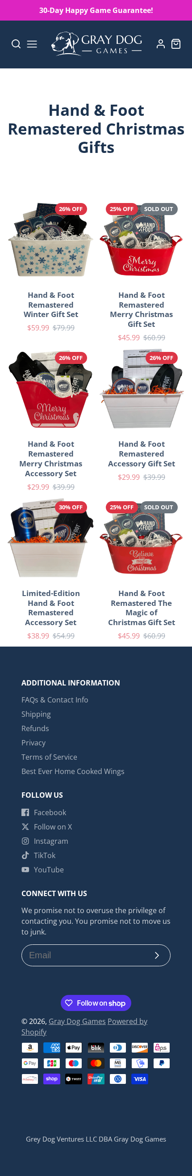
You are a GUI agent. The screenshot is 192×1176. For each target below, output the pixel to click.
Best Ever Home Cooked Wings (73, 771)
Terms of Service (49, 757)
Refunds (35, 728)
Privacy (33, 743)
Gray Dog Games (77, 1021)
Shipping (36, 714)
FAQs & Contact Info (54, 700)
